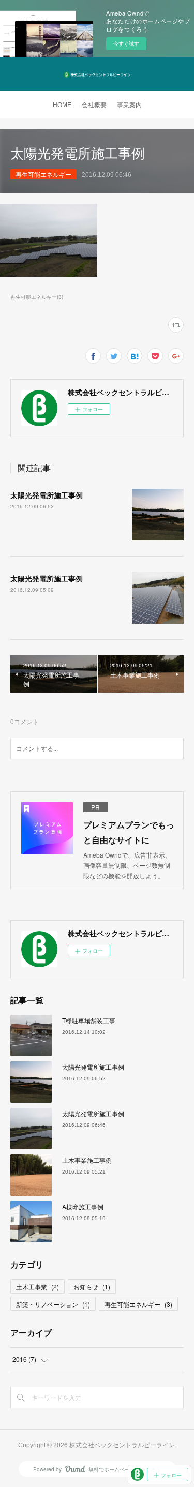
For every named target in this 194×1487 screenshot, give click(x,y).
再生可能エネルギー (43, 174)
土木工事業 (37, 1286)
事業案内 (129, 105)
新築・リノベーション (53, 1304)
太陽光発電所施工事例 (46, 495)
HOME (62, 105)
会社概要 (94, 105)
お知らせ (91, 1286)
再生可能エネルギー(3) (36, 297)
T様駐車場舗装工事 (88, 1020)
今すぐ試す (126, 43)
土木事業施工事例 (87, 1159)
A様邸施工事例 (82, 1206)
